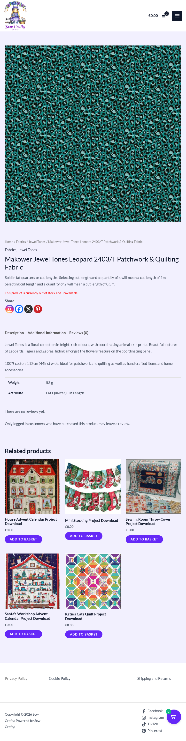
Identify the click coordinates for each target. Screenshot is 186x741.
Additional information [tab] (47, 333)
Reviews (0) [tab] (78, 333)
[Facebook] (19, 309)
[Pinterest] (38, 309)
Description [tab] (14, 333)
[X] (28, 309)
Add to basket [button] (23, 539)
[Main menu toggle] (177, 16)
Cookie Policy (59, 678)
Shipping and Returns (154, 678)
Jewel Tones (37, 242)
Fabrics (21, 242)
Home (9, 242)
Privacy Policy (16, 678)
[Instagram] (9, 309)
